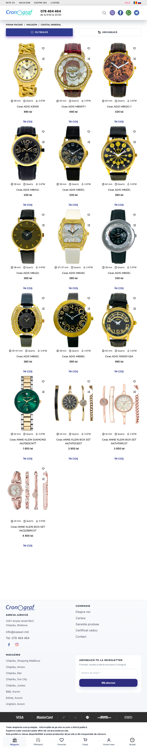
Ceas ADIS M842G (27, 273)
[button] (107, 32)
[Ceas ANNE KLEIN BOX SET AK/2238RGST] (28, 490)
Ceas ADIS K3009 (28, 106)
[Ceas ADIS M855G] (28, 320)
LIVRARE (55, 2)
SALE (127, 2)
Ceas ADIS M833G (119, 189)
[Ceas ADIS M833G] (119, 153)
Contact (81, 636)
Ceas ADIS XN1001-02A (119, 356)
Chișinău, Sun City (16, 679)
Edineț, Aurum (14, 697)
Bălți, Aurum (13, 691)
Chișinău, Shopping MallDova (23, 660)
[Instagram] (136, 12)
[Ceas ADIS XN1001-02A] (119, 320)
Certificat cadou (86, 630)
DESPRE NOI (40, 2)
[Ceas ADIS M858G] (74, 320)
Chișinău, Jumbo (15, 685)
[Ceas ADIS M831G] (74, 153)
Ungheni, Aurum (15, 703)
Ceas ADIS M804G (27, 189)
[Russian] (139, 2)
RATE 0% (10, 2)
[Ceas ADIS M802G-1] (119, 70)
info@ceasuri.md (17, 632)
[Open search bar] (104, 13)
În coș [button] (27, 121)
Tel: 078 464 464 (17, 638)
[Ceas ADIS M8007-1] (74, 70)
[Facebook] (128, 12)
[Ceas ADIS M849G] (74, 236)
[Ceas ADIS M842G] (28, 236)
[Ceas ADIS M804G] (28, 153)
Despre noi (83, 612)
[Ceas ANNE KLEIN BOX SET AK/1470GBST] (74, 403)
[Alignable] (120, 12)
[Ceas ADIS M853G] (119, 236)
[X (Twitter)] (112, 12)
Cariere (81, 618)
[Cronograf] (38, 608)
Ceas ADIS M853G (119, 273)
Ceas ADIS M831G (73, 189)
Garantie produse (87, 624)
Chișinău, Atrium (15, 666)
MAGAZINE (24, 2)
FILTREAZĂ (41, 32)
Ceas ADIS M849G (73, 273)
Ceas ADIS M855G (27, 356)
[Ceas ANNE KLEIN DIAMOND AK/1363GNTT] (28, 403)
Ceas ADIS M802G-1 (119, 106)
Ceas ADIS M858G (73, 356)
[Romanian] (135, 2)
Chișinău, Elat (14, 673)
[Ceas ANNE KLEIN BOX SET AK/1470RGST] (119, 403)
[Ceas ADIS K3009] (28, 70)
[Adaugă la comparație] (43, 59)
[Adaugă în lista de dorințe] (43, 48)
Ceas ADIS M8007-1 (73, 106)
